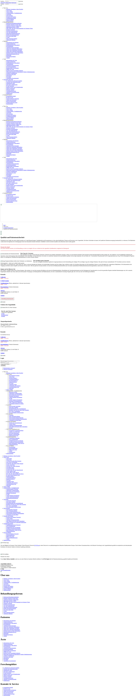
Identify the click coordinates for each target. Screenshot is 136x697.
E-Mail (2, 313)
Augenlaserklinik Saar (14, 387)
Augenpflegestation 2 (14, 379)
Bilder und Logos (13, 449)
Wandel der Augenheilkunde (15, 422)
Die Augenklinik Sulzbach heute (16, 412)
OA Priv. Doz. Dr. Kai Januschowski (14, 470)
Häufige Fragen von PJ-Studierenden (14, 87)
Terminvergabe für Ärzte (11, 102)
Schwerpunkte (9, 15)
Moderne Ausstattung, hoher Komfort (14, 9)
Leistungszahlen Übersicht (12, 489)
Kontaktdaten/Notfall (11, 96)
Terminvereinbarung (10, 43)
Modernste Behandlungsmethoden (14, 23)
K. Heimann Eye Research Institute (14, 80)
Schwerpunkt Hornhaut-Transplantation (18, 419)
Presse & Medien (10, 19)
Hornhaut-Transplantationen (15, 401)
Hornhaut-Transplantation (12, 31)
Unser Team (9, 10)
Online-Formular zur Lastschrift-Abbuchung (16, 522)
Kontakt (3, 316)
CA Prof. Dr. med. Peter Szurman (13, 461)
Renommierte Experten (14, 375)
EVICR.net (37, 545)
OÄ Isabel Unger (10, 467)
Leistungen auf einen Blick (15, 420)
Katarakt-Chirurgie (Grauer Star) (13, 24)
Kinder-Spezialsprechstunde (12, 34)
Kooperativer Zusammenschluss (16, 430)
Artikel (10, 451)
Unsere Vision (12, 424)
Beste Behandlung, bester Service (16, 443)
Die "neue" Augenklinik (14, 411)
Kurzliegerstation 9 (13, 380)
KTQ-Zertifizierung (13, 439)
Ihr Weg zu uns (9, 97)
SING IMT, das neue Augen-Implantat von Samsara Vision (19, 28)
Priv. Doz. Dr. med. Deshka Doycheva (15, 473)
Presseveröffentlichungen (11, 537)
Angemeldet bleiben (5, 364)
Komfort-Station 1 (13, 378)
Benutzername (4, 361)
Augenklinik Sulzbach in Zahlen (16, 403)
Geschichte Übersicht (11, 500)
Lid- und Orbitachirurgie (11, 32)
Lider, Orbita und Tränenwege (16, 402)
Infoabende (8, 55)
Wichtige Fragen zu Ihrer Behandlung (14, 52)
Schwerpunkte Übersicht (11, 509)
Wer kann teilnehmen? (14, 433)
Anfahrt (8, 57)
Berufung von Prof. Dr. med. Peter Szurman (19, 410)
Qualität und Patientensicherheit (16, 442)
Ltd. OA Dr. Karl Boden (11, 462)
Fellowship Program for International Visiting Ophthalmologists (20, 71)
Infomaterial (9, 75)
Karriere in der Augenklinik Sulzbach (14, 70)
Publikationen (9, 93)
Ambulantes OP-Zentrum (14, 385)
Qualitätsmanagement (11, 18)
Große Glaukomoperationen (12, 496)
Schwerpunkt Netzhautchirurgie (16, 417)
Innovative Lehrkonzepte (11, 84)
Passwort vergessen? (8, 369)
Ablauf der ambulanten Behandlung (14, 48)
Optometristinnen (13, 382)
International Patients (11, 56)
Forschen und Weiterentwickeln (13, 82)
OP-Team (11, 383)
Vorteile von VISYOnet (14, 431)
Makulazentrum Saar (13, 435)
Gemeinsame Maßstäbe (14, 438)
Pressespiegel (12, 452)
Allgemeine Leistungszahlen (15, 393)
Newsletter (8, 77)
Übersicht (11, 415)
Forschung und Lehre (11, 74)
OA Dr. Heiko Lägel (10, 471)
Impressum (13, 2)
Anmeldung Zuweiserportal (12, 78)
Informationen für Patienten (12, 42)
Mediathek (3, 2)
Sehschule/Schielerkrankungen (13, 33)
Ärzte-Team (11, 376)
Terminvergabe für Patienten (12, 98)
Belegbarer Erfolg (13, 392)
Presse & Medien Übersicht (12, 533)
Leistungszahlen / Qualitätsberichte (14, 13)
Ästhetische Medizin (10, 40)
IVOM (10, 398)
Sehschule (11, 388)
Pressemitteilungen (13, 448)
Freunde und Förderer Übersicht (13, 517)
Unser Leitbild (9, 11)
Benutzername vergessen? (9, 368)
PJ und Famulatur (10, 86)
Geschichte (8, 14)
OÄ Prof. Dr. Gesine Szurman (13, 466)
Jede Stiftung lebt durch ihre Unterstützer (18, 426)
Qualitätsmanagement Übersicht (13, 525)
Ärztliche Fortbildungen (11, 73)
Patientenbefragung (13, 444)
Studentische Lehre (10, 83)
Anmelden (3, 365)
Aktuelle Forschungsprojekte (12, 92)
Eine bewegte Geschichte (14, 406)
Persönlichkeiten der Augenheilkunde (17, 408)
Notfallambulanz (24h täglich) (13, 45)
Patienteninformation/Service (12, 54)
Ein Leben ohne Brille (11, 36)
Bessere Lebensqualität (14, 434)
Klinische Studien (10, 89)
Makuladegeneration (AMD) (12, 27)
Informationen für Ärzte (11, 60)
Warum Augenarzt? (10, 88)
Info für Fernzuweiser (11, 101)
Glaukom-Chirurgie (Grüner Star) (13, 25)
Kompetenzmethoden (11, 66)
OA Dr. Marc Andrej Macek (12, 472)
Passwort (3, 362)
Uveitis (7, 37)
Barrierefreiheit (9, 103)
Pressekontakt (12, 447)
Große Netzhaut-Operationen (15, 397)
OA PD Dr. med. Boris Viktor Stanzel (14, 463)
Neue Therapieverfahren (11, 38)
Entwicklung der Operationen (15, 394)
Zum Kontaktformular (5, 570)
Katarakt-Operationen (14, 396)
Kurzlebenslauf (4, 315)
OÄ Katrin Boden (10, 468)
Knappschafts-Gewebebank (12, 68)
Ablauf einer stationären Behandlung (14, 51)
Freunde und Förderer (11, 17)
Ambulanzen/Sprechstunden (12, 47)
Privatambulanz (9, 46)
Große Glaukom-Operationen (15, 399)
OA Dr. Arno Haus (10, 464)
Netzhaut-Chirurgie (10, 29)
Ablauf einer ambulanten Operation (14, 50)
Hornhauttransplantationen (12, 498)
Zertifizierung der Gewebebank (16, 440)
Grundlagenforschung (11, 91)
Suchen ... (3, 1)
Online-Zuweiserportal (11, 100)
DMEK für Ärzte (10, 69)
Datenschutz (8, 2)
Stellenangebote (9, 20)
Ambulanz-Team (13, 384)
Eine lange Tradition (13, 407)
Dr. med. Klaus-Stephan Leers (13, 475)
